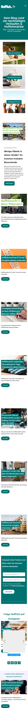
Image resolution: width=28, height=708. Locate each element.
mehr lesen (9, 183)
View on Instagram (14, 654)
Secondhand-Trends (14, 77)
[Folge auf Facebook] (19, 662)
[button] (4, 641)
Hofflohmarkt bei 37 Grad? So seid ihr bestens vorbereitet (13, 273)
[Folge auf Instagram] (8, 662)
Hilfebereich (19, 674)
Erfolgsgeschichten (14, 102)
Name (4, 571)
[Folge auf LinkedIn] (15, 662)
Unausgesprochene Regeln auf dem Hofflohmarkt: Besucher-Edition (11, 326)
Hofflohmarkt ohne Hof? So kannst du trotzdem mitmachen (14, 539)
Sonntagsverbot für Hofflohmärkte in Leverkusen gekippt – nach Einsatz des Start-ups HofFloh (13, 699)
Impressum (9, 676)
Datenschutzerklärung (18, 585)
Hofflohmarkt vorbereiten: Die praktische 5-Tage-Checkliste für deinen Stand (12, 379)
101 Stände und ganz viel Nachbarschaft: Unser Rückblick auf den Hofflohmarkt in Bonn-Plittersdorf (14, 219)
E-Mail (4, 577)
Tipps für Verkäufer (14, 53)
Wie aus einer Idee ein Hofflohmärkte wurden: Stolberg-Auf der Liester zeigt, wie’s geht (13, 432)
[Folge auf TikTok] (12, 662)
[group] (14, 641)
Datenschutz (18, 676)
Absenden (8, 592)
